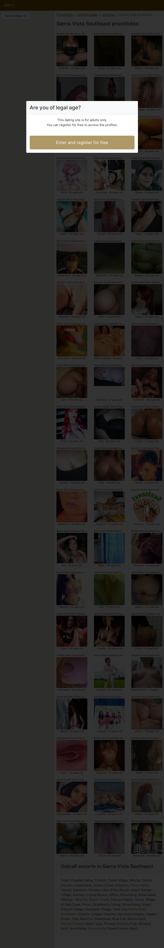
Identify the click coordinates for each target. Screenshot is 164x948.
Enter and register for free (82, 142)
